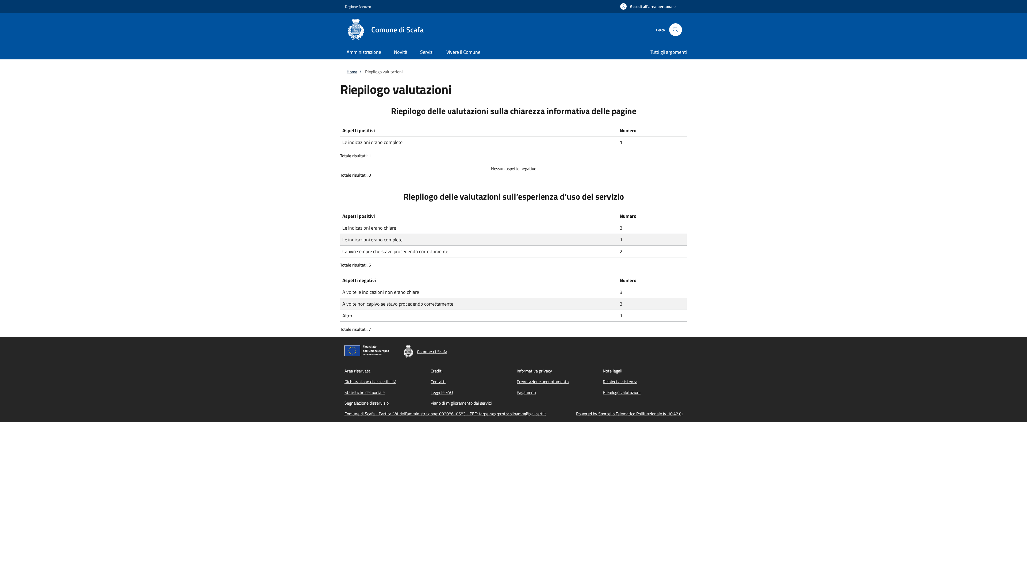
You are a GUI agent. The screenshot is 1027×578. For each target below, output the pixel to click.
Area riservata (357, 371)
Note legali (612, 371)
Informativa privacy (534, 371)
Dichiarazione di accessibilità (370, 381)
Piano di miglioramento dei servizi (461, 403)
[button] (648, 6)
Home (352, 72)
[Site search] (675, 29)
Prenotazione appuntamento (543, 381)
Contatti (438, 381)
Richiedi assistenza (620, 381)
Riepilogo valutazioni (622, 392)
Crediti (437, 371)
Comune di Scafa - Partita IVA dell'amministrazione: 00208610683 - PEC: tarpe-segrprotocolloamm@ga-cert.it (445, 413)
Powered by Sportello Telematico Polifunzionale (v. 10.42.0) (629, 413)
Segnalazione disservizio (366, 403)
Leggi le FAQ (442, 392)
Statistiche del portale (364, 392)
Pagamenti (526, 392)
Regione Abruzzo (358, 6)
